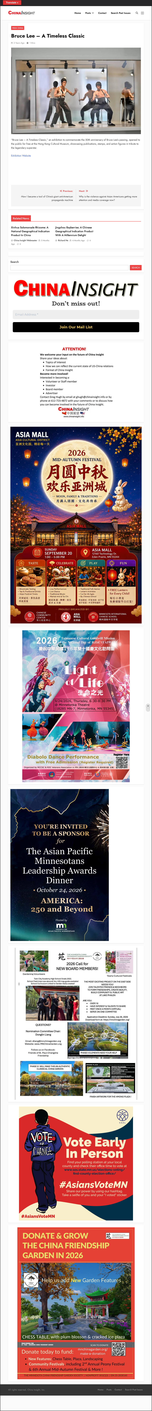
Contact (102, 13)
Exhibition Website (21, 155)
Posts (88, 13)
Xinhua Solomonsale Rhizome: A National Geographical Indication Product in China (30, 231)
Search (14, 262)
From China (17, 28)
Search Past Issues (120, 13)
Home (78, 13)
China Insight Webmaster (25, 240)
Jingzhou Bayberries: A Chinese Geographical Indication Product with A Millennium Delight (74, 231)
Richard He (63, 240)
